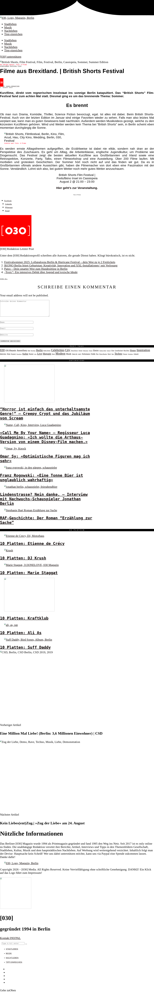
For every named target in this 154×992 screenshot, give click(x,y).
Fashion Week (102, 350)
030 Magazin (10, 350)
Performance (86, 354)
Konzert (13, 354)
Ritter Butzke (103, 354)
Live (39, 353)
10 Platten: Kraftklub (24, 618)
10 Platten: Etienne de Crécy (32, 543)
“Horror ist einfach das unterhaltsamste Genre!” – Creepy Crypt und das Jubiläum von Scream (45, 413)
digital (80, 350)
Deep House (74, 350)
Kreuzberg (19, 354)
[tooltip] (8, 201)
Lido (35, 354)
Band (29, 350)
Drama (90, 350)
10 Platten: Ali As (20, 633)
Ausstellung (22, 350)
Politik (93, 354)
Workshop (130, 354)
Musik (8, 27)
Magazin (47, 353)
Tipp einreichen (13, 34)
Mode (53, 354)
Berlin (39, 350)
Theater (125, 354)
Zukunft (136, 354)
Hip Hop (126, 350)
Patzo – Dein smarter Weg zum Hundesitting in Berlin (35, 268)
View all (4, 279)
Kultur (25, 354)
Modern (60, 353)
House (133, 350)
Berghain (33, 350)
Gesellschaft (119, 350)
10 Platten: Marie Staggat (29, 573)
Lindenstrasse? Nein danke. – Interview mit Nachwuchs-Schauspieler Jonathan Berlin (44, 499)
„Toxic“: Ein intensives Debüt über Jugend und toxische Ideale (41, 272)
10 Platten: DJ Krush (23, 558)
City (67, 350)
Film (19, 66)
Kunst (31, 354)
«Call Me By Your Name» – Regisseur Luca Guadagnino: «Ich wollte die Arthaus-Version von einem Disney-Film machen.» (45, 437)
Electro (96, 350)
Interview (3, 354)
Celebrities (57, 350)
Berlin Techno (46, 350)
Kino (8, 354)
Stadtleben (10, 24)
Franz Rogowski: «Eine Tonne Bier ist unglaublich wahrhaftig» (41, 477)
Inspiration (143, 350)
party (79, 354)
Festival (13, 66)
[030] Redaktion (12, 86)
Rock (109, 354)
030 (2, 350)
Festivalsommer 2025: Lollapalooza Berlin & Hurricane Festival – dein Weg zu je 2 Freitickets (59, 262)
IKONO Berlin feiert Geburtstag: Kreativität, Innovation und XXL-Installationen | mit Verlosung (60, 265)
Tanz (112, 354)
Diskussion (85, 350)
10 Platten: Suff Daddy (25, 647)
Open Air (74, 354)
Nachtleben (10, 30)
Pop (97, 354)
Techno (118, 353)
